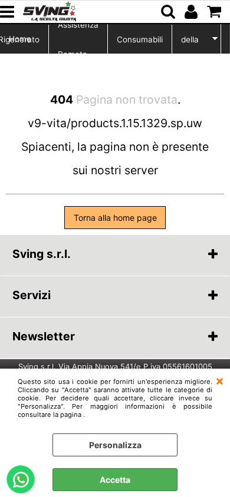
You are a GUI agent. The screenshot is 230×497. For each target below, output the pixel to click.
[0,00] (215, 11)
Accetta (115, 480)
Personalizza (115, 445)
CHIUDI (219, 380)
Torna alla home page (115, 218)
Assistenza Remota (78, 39)
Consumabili (140, 39)
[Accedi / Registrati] (192, 11)
